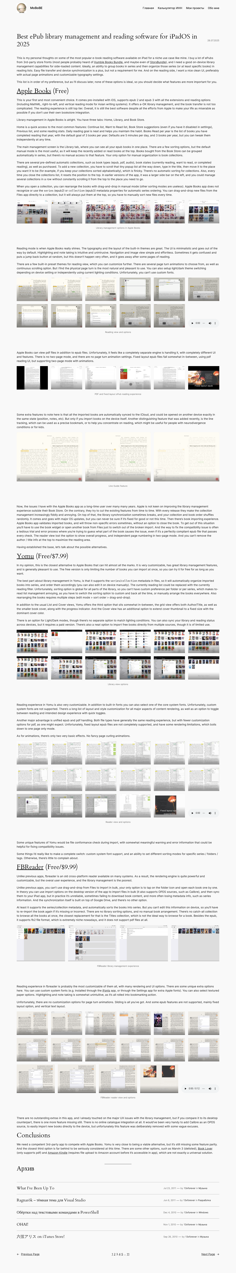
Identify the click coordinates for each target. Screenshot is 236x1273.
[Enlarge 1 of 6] (43, 204)
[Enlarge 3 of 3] (215, 436)
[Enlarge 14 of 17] (78, 798)
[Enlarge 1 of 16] (43, 1015)
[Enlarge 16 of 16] (174, 1068)
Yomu (25, 556)
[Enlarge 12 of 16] (215, 1042)
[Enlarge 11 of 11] (180, 308)
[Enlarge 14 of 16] (91, 1068)
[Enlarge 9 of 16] (112, 1042)
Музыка (203, 1188)
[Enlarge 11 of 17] (180, 771)
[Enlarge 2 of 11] (78, 281)
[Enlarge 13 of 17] (43, 798)
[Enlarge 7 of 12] (43, 660)
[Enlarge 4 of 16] (146, 1015)
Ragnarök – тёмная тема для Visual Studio (51, 1200)
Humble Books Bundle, (108, 62)
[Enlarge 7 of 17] (43, 771)
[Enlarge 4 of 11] (146, 281)
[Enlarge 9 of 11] (112, 308)
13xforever (189, 1188)
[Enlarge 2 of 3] (146, 436)
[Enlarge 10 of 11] (146, 308)
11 (128, 1254)
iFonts (106, 990)
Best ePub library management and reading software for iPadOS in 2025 (107, 40)
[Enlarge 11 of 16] (180, 1042)
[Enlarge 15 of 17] (112, 798)
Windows (203, 1212)
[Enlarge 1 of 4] (60, 929)
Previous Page (28, 1254)
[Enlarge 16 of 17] (146, 798)
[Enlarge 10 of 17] (146, 771)
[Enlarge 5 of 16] (180, 1015)
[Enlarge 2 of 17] (78, 745)
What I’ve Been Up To (35, 1188)
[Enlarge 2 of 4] (112, 929)
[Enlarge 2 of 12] (78, 634)
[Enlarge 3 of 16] (112, 1015)
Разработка (204, 1200)
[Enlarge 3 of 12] (112, 634)
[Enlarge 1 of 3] (78, 436)
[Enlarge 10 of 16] (146, 1042)
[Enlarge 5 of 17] (180, 745)
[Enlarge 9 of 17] (112, 771)
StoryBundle (158, 62)
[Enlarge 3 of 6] (112, 204)
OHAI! (22, 1224)
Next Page (210, 1254)
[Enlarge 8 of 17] (78, 771)
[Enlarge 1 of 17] (43, 745)
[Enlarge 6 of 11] (215, 281)
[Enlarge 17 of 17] (180, 798)
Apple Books (34, 91)
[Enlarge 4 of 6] (146, 204)
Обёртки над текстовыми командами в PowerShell (58, 1212)
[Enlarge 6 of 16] (215, 1015)
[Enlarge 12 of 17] (215, 771)
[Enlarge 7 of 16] (43, 1042)
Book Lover (205, 1148)
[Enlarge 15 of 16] (133, 1068)
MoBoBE (36, 8)
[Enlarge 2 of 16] (78, 1015)
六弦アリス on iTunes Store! (41, 1237)
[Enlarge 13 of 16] (50, 1068)
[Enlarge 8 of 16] (78, 1042)
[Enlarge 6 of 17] (215, 745)
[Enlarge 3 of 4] (163, 929)
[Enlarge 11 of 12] (180, 660)
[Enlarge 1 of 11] (43, 281)
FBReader (30, 867)
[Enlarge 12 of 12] (215, 660)
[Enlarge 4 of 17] (146, 745)
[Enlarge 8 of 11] (78, 308)
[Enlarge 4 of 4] (215, 929)
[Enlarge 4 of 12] (146, 634)
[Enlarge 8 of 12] (78, 660)
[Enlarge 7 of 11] (43, 308)
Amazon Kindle (57, 1152)
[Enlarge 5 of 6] (180, 204)
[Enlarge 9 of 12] (112, 660)
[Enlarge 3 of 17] (112, 745)
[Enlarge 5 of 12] (180, 634)
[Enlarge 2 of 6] (78, 204)
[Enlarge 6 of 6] (215, 204)
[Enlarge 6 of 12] (215, 634)
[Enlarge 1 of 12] (43, 634)
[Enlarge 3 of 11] (112, 281)
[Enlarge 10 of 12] (146, 660)
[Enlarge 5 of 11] (180, 281)
